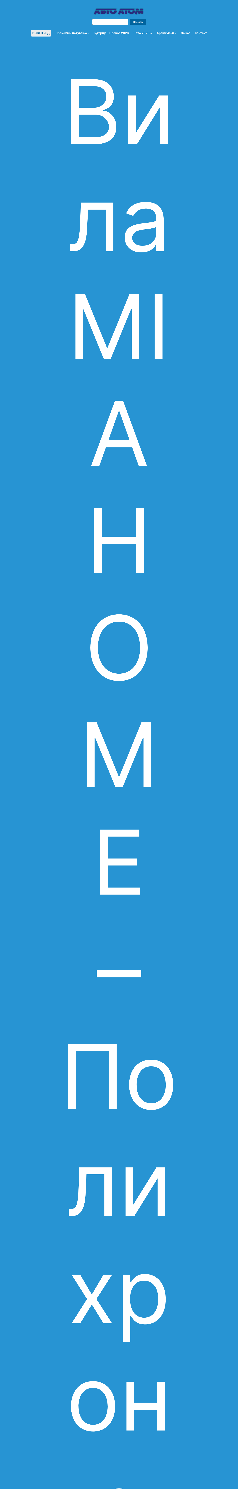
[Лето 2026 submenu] (151, 33)
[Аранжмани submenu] (176, 33)
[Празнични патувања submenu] (88, 33)
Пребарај (138, 22)
